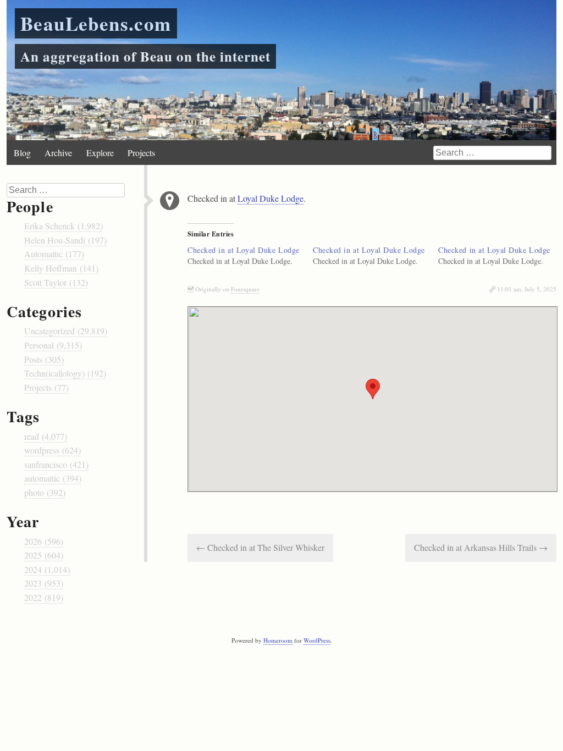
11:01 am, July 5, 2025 (526, 289)
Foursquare (245, 289)
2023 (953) (43, 583)
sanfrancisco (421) (56, 464)
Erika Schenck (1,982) (63, 225)
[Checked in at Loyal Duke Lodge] (250, 256)
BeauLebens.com (96, 23)
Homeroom (277, 640)
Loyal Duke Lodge (270, 198)
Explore (100, 152)
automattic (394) (52, 478)
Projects (141, 152)
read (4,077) (45, 436)
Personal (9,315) (53, 345)
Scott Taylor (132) (56, 282)
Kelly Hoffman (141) (61, 268)
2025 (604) (43, 555)
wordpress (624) (52, 450)
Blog (22, 152)
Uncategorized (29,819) (65, 330)
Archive (58, 152)
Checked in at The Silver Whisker (260, 547)
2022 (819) (43, 597)
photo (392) (44, 492)
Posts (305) (44, 359)
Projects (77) (46, 387)
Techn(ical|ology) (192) (65, 373)
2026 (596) (43, 541)
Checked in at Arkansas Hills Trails (481, 547)
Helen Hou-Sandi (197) (65, 240)
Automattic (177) (54, 253)
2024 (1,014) (47, 569)
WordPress (316, 640)
